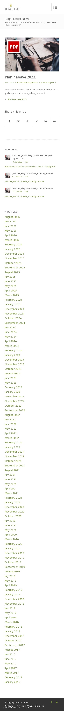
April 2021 (11, 488)
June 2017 (11, 659)
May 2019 (11, 580)
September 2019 (15, 566)
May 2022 (11, 428)
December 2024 (14, 309)
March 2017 (12, 672)
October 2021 (13, 461)
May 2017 (11, 663)
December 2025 (14, 253)
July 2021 (10, 474)
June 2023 (11, 378)
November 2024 (14, 313)
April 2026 (11, 235)
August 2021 (12, 470)
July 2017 (10, 654)
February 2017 (13, 677)
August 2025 (12, 272)
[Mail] (56, 702)
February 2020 (13, 543)
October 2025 (13, 263)
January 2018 (12, 631)
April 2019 (11, 585)
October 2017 (13, 640)
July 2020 (10, 520)
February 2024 (13, 350)
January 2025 (12, 304)
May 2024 (11, 336)
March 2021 (12, 493)
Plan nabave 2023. (20, 77)
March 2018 (12, 622)
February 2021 (13, 497)
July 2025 (10, 276)
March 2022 (12, 437)
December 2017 (14, 635)
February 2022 (13, 442)
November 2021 (14, 456)
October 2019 (13, 562)
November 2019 (14, 557)
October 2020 (13, 516)
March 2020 (12, 539)
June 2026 (11, 226)
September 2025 (15, 267)
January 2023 (12, 391)
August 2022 (12, 414)
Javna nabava (50, 22)
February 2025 (13, 299)
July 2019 (10, 576)
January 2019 (12, 594)
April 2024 (11, 341)
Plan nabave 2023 (17, 99)
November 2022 (14, 401)
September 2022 (15, 410)
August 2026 (12, 216)
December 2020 (14, 507)
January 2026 (12, 249)
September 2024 (15, 322)
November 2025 (14, 258)
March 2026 (12, 239)
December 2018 (14, 599)
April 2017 (11, 668)
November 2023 (14, 364)
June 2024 (11, 332)
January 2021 (12, 502)
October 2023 (13, 368)
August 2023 (12, 373)
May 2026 (11, 230)
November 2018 (14, 603)
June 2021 (11, 479)
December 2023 (14, 359)
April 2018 (11, 617)
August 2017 (12, 649)
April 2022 (11, 433)
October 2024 (13, 318)
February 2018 (13, 626)
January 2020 (12, 548)
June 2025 (11, 281)
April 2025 (11, 290)
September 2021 (15, 465)
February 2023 (13, 387)
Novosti (34, 82)
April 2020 (11, 534)
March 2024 (12, 345)
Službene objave (34, 22)
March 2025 (12, 295)
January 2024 (12, 355)
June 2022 (11, 424)
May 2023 (11, 382)
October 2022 (13, 405)
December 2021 (14, 451)
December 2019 (14, 553)
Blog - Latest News (17, 19)
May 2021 (11, 484)
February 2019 (13, 589)
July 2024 (10, 327)
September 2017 (15, 645)
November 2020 (14, 511)
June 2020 (11, 525)
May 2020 (11, 530)
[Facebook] (51, 702)
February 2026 (13, 244)
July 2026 (10, 221)
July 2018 (10, 608)
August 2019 (12, 571)
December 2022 (14, 396)
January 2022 (12, 447)
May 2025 (11, 286)
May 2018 (11, 612)
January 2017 (12, 682)
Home (21, 22)
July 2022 (10, 419)
